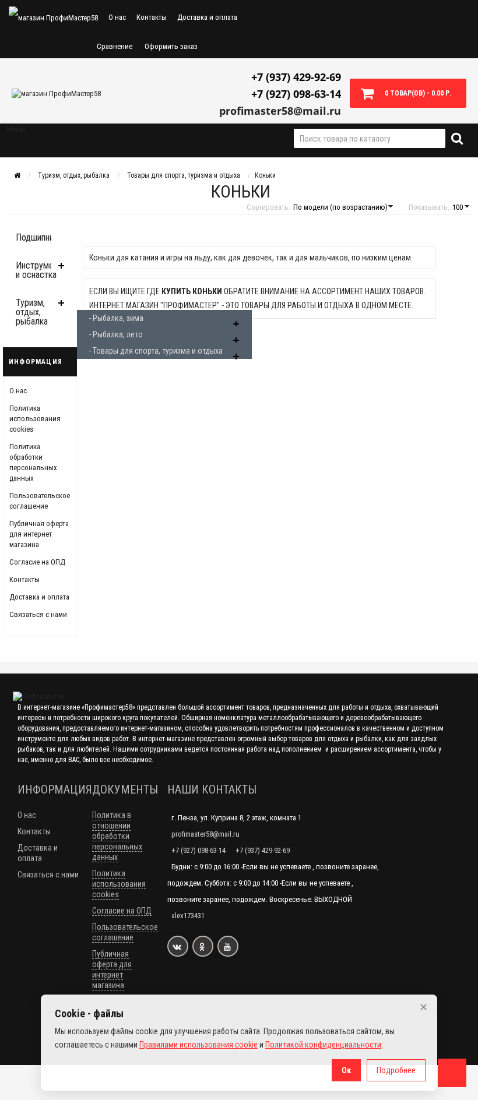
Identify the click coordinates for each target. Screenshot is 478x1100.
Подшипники (39, 237)
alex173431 (188, 915)
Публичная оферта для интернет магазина (39, 534)
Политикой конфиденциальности (323, 1044)
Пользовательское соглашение (125, 932)
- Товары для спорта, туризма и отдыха (156, 350)
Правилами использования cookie (198, 1044)
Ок (346, 1070)
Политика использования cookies (35, 418)
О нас (117, 17)
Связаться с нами (38, 614)
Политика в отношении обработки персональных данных (117, 836)
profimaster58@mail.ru (280, 111)
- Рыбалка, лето (116, 334)
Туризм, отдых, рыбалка (32, 312)
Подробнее (396, 1070)
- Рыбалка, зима (116, 318)
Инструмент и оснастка (39, 270)
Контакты (151, 17)
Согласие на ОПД (37, 562)
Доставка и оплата (207, 17)
